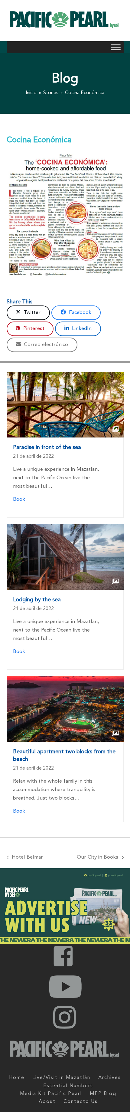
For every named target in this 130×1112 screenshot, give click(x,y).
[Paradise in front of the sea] (65, 404)
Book (19, 499)
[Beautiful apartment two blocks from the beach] (65, 708)
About (47, 1101)
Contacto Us (80, 1101)
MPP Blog (103, 1093)
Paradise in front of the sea (47, 447)
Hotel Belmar (25, 856)
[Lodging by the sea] (65, 556)
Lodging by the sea (37, 599)
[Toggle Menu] (116, 47)
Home (16, 1077)
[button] (28, 312)
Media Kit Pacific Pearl (51, 1093)
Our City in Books (97, 856)
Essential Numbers (68, 1086)
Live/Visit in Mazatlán (61, 1077)
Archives (109, 1077)
